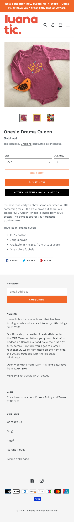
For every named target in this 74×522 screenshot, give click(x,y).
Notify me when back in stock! (37, 192)
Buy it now (37, 182)
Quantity (59, 155)
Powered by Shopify (46, 510)
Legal (10, 440)
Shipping (26, 143)
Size (7, 155)
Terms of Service (18, 459)
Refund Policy (16, 449)
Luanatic (30, 510)
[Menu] (68, 24)
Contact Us (14, 422)
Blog (10, 431)
